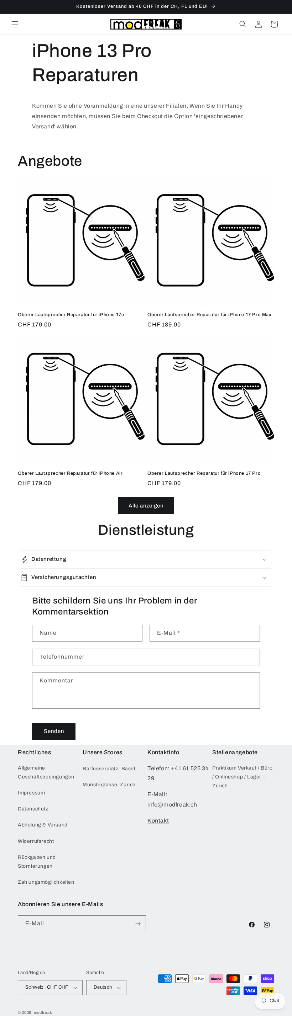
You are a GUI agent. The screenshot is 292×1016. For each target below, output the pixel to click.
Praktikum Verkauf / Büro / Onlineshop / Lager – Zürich (242, 776)
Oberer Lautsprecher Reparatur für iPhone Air (70, 473)
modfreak (43, 1012)
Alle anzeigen (146, 506)
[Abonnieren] (138, 923)
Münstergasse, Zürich (109, 784)
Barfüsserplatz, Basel (109, 768)
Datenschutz (33, 809)
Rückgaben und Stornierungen (37, 862)
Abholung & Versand (43, 825)
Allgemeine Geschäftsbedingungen (46, 772)
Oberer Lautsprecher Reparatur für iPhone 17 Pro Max (209, 314)
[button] (15, 24)
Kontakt (158, 821)
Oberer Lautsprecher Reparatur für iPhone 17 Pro (204, 473)
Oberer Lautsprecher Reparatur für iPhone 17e (71, 314)
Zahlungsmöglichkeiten (46, 882)
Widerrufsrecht (36, 841)
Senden (54, 731)
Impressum (31, 793)
